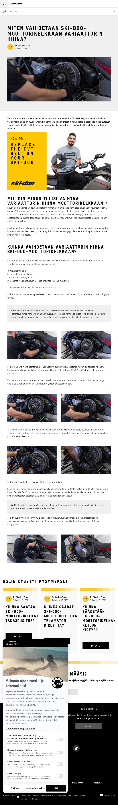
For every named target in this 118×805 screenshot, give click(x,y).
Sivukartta (23, 798)
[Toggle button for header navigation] (4, 4)
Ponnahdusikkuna (64, 795)
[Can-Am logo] (77, 782)
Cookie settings (35, 798)
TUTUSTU (18, 636)
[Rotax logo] (96, 782)
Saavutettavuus (79, 795)
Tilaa (88, 726)
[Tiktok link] (76, 747)
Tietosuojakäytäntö (48, 795)
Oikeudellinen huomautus (29, 795)
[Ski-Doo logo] (16, 4)
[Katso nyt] (59, 161)
